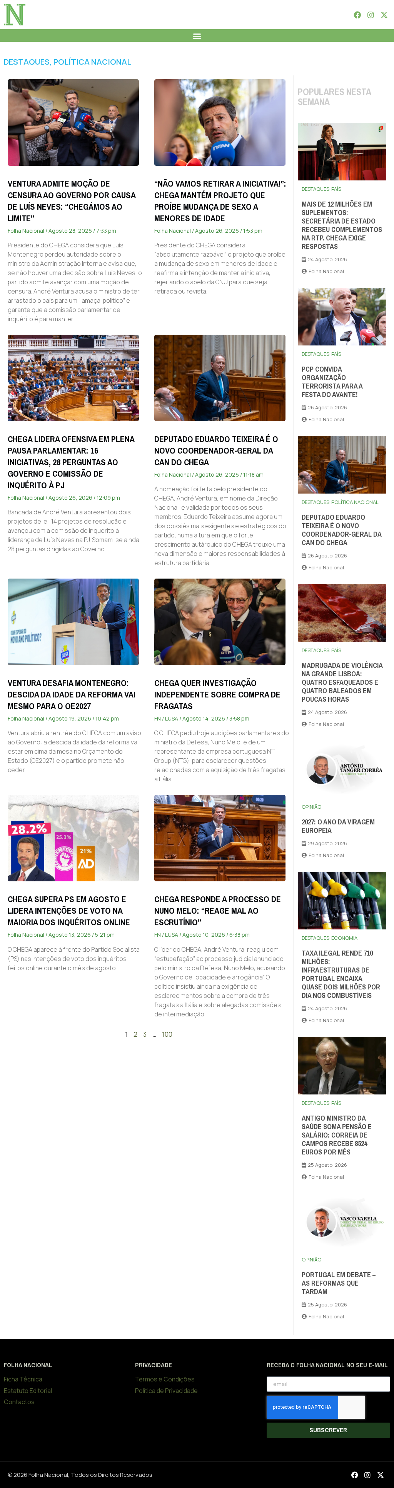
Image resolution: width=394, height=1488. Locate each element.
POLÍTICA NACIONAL (92, 62)
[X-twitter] (384, 14)
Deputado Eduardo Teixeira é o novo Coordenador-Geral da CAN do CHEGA (216, 450)
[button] (197, 35)
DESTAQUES (27, 62)
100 (167, 1034)
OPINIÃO (311, 806)
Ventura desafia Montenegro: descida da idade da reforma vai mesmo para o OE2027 (71, 694)
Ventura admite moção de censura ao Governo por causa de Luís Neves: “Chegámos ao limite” (71, 201)
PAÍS (336, 188)
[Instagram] (370, 14)
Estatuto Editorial (28, 1390)
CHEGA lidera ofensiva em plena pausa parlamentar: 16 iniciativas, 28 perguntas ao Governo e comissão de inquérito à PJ (71, 462)
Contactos (19, 1402)
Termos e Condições (165, 1379)
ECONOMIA (344, 937)
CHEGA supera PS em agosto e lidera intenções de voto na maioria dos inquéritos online (69, 910)
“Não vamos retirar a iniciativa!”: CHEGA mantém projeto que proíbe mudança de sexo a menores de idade (220, 201)
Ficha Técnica (23, 1379)
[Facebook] (357, 14)
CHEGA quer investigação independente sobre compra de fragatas (217, 694)
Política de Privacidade (166, 1390)
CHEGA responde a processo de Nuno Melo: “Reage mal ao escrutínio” (217, 910)
